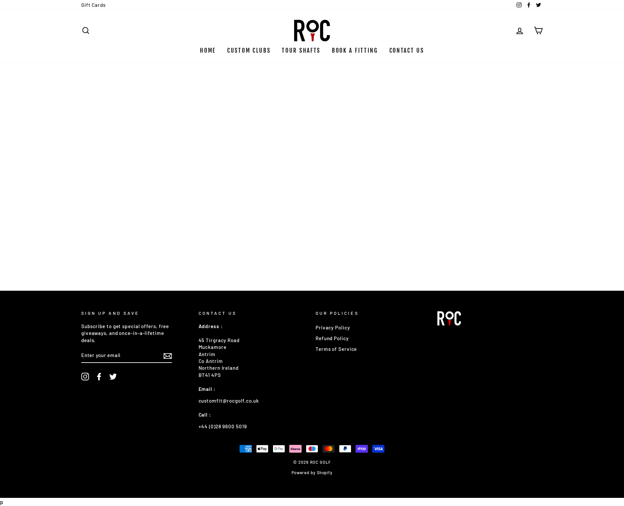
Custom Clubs (248, 50)
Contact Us (406, 50)
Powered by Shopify (312, 472)
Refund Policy (332, 338)
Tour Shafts (301, 50)
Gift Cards (93, 5)
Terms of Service (336, 349)
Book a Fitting (355, 50)
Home (208, 50)
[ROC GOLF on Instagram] (85, 376)
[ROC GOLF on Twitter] (113, 376)
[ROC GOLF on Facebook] (99, 376)
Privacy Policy (333, 327)
